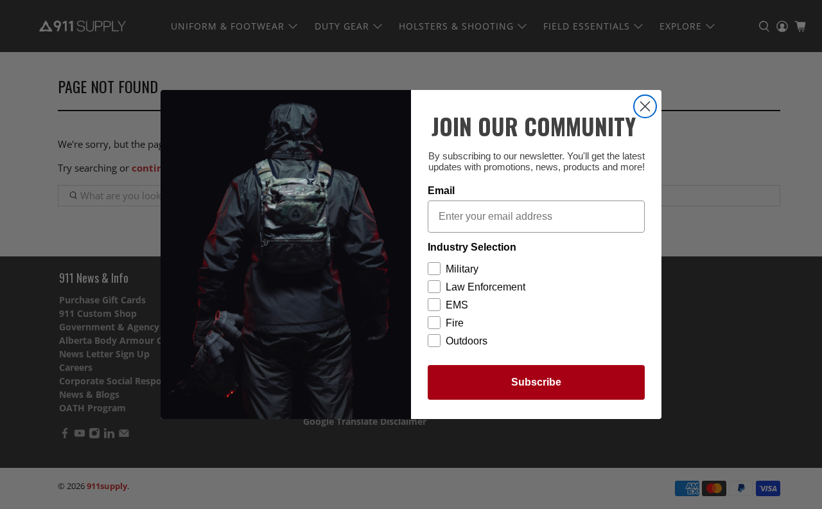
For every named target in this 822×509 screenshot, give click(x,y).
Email (441, 190)
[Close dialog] (645, 106)
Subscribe (536, 382)
